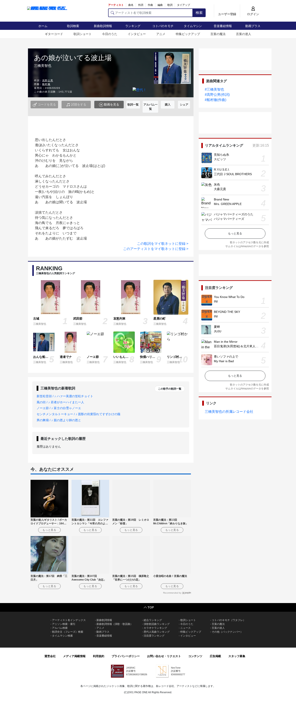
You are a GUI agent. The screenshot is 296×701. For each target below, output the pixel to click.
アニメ (160, 34)
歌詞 (169, 4)
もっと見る (235, 233)
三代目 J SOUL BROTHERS (233, 174)
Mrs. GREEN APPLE (228, 204)
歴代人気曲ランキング (157, 631)
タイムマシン (193, 26)
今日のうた (109, 34)
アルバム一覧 (150, 106)
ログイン (253, 14)
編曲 (160, 4)
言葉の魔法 (218, 34)
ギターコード (54, 34)
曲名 (130, 4)
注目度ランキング (154, 635)
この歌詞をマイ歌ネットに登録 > (162, 243)
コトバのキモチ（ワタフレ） (229, 620)
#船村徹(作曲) (215, 100)
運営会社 (50, 656)
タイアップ (183, 4)
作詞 (140, 4)
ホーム (42, 26)
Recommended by (172, 593)
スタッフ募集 (236, 656)
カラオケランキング (155, 627)
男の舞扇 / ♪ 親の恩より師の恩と (59, 420)
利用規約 (98, 656)
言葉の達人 (243, 34)
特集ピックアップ (188, 34)
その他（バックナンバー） (227, 631)
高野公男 (47, 80)
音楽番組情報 (223, 26)
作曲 (150, 4)
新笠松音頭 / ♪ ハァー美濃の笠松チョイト (65, 396)
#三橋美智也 (214, 89)
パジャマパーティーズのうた (233, 214)
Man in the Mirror (225, 341)
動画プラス (252, 26)
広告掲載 (215, 656)
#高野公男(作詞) (217, 94)
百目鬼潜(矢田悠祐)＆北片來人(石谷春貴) (242, 346)
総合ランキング (153, 620)
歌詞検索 (73, 26)
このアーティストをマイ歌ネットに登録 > (155, 249)
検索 (199, 12)
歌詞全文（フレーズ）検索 (67, 631)
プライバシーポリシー (126, 656)
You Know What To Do (229, 297)
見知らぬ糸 (221, 154)
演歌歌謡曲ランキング (157, 624)
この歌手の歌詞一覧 (169, 388)
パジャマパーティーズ (229, 219)
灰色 (217, 184)
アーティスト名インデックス (69, 620)
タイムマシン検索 (62, 635)
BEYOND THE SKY (227, 312)
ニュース (185, 627)
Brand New (221, 199)
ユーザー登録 (227, 14)
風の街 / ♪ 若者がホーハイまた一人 (60, 402)
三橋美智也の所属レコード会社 (229, 411)
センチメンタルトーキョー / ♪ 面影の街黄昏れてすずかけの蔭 (78, 414)
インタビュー (137, 34)
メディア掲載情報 (74, 656)
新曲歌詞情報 (103, 26)
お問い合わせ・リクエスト (164, 656)
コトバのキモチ (163, 26)
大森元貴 (220, 189)
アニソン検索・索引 (63, 624)
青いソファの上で (226, 356)
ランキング (132, 26)
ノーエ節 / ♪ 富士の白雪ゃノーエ (59, 408)
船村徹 (46, 84)
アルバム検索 (60, 627)
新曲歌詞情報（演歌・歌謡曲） (114, 624)
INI (216, 301)
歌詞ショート (82, 34)
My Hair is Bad (224, 361)
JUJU (217, 331)
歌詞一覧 (133, 104)
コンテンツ (195, 656)
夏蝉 (217, 326)
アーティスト (116, 4)
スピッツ (220, 159)
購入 (168, 104)
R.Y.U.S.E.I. (222, 169)
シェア (184, 104)
